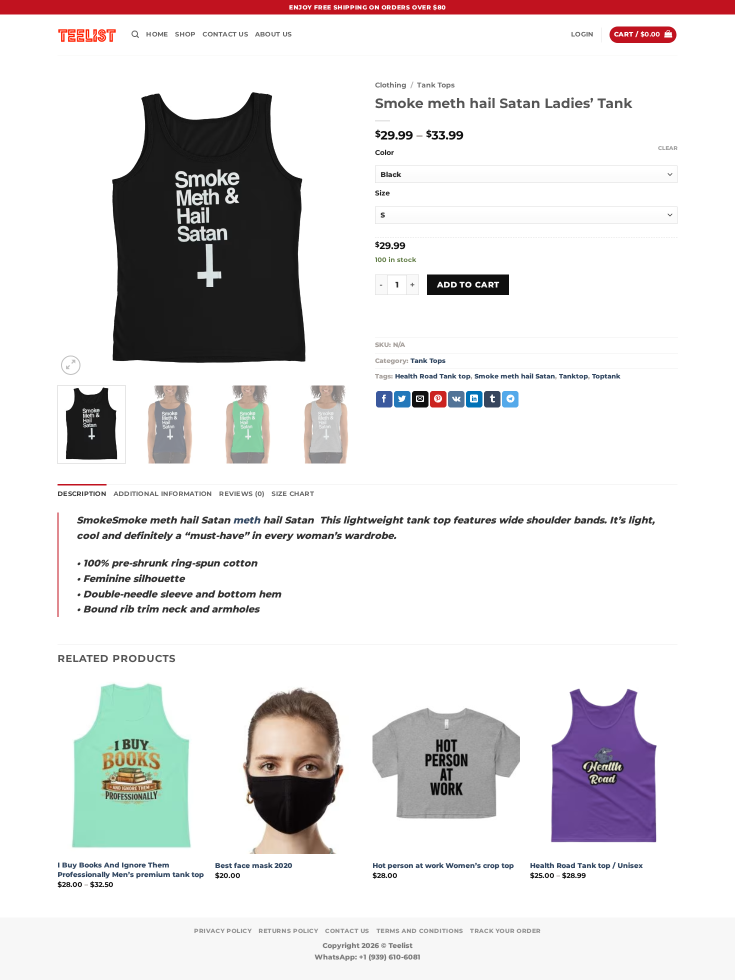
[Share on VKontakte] (456, 399)
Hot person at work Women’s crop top (443, 865)
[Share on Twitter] (402, 399)
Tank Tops (435, 85)
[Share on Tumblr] (492, 399)
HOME (157, 34)
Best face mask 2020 (253, 865)
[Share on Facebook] (384, 399)
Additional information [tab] (163, 494)
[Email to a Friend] (420, 399)
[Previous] (76, 226)
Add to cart (468, 285)
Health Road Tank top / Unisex (586, 865)
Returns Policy (288, 930)
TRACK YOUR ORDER (505, 930)
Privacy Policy (223, 930)
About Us (273, 34)
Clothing (390, 85)
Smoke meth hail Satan (514, 376)
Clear (668, 148)
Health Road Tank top (432, 376)
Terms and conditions (420, 930)
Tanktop (573, 376)
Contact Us (225, 34)
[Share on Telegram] (510, 399)
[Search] (135, 34)
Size (382, 193)
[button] (582, 34)
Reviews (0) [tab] (241, 494)
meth (246, 520)
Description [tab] (82, 494)
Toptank (606, 376)
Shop (185, 34)
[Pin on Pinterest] (438, 399)
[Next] (341, 226)
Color (384, 152)
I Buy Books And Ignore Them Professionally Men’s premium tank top (131, 869)
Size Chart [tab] (293, 494)
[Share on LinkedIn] (474, 399)
